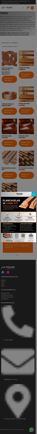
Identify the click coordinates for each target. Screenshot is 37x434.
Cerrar (33, 194)
